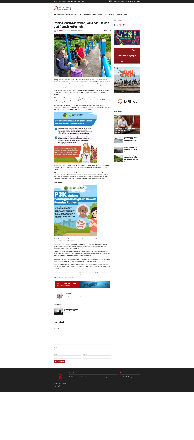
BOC (59, 386)
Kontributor (81, 376)
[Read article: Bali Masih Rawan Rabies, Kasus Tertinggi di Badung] (58, 312)
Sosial (105, 14)
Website (85, 354)
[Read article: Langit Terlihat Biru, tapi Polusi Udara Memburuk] (118, 150)
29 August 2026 (128, 144)
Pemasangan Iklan (62, 1)
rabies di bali (60, 277)
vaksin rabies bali (69, 277)
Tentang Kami (81, 1)
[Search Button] (139, 14)
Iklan (70, 376)
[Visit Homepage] (62, 7)
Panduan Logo (104, 376)
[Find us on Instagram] (134, 1)
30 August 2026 (119, 132)
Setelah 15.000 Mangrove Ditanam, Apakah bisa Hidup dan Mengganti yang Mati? (132, 157)
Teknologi (112, 14)
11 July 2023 (67, 30)
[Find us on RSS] (132, 1)
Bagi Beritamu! (74, 1)
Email (56, 354)
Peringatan (74, 376)
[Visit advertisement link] (82, 284)
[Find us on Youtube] (130, 1)
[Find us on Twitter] (128, 1)
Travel (81, 14)
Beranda (55, 1)
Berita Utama (69, 14)
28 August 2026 (128, 151)
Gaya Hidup (119, 14)
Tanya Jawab (96, 376)
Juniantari (60, 30)
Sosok (94, 14)
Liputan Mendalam (59, 14)
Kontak (68, 1)
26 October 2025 (68, 312)
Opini (75, 14)
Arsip (125, 14)
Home (55, 18)
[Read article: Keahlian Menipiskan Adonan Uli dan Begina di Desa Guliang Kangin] (127, 124)
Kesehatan (80, 30)
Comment (57, 328)
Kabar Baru (60, 18)
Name (56, 347)
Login (139, 1)
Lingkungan (87, 14)
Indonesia (62, 386)
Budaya (100, 14)
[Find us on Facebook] (126, 1)
